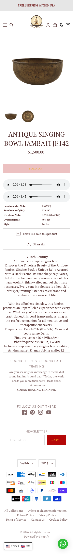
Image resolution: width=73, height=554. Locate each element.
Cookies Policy (58, 519)
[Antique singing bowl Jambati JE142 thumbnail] (10, 116)
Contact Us (38, 519)
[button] (18, 546)
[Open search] (12, 25)
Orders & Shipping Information (47, 510)
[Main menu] (5, 25)
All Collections (13, 510)
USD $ (44, 463)
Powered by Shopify (36, 536)
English (24, 463)
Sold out (36, 168)
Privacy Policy (47, 515)
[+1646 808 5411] (60, 25)
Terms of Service (16, 519)
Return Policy (25, 515)
